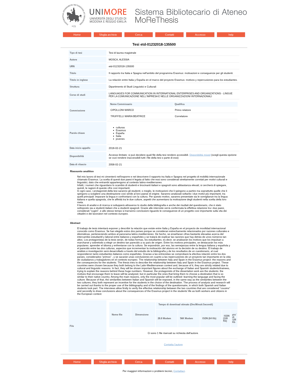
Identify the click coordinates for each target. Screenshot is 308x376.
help (231, 34)
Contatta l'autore (173, 344)
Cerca (138, 34)
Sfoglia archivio (108, 34)
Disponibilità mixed (200, 154)
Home (77, 34)
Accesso (200, 34)
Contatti (169, 34)
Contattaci (179, 371)
